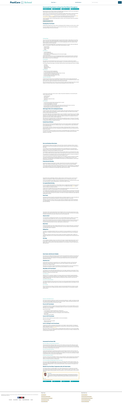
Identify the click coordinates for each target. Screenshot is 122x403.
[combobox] (104, 2)
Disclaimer (20, 399)
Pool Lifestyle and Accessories (45, 396)
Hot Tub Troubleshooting (85, 401)
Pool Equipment (43, 394)
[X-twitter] (20, 397)
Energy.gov (54, 327)
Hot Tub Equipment (84, 394)
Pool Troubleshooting (44, 401)
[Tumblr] (45, 378)
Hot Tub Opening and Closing (85, 399)
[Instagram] (23, 397)
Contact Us (32, 399)
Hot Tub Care (78, 2)
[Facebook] (18, 397)
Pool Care (53, 2)
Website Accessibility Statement (25, 399)
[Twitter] (44, 378)
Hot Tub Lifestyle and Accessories (86, 396)
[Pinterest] (43, 378)
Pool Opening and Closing (45, 399)
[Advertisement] (61, 33)
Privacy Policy (10, 399)
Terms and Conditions (15, 399)
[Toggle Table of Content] (51, 21)
